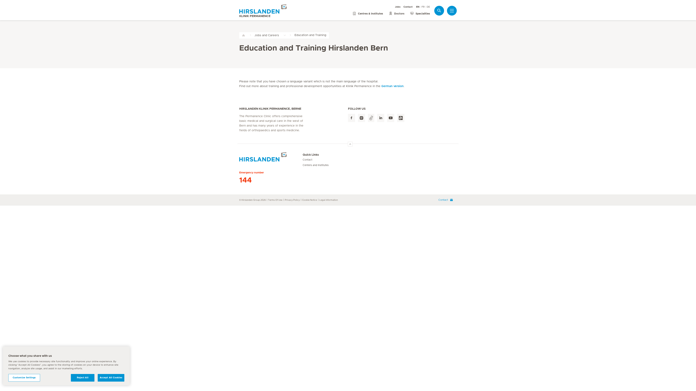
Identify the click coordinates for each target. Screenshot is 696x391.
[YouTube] (390, 118)
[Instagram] (361, 118)
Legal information (328, 200)
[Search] (439, 10)
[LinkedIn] (380, 118)
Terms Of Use (275, 200)
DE (428, 7)
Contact (408, 7)
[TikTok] (371, 118)
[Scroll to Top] (350, 144)
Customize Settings (24, 378)
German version (392, 86)
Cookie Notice (309, 200)
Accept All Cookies (111, 378)
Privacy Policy (292, 200)
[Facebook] (351, 118)
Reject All (82, 378)
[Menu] (452, 10)
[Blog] (400, 118)
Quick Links (311, 154)
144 (245, 180)
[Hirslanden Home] (271, 156)
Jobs (398, 7)
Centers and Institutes (316, 165)
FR (423, 7)
